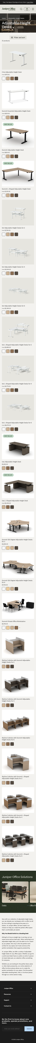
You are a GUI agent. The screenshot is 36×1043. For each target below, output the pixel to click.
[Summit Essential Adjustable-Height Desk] (18, 96)
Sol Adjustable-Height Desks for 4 (13, 267)
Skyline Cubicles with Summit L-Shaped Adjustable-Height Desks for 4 (15, 816)
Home (4, 18)
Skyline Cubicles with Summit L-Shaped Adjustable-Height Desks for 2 (15, 777)
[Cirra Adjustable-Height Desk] (18, 57)
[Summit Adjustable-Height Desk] (18, 135)
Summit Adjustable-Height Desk (13, 150)
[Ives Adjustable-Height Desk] (18, 446)
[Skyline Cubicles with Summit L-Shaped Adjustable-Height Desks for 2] (18, 761)
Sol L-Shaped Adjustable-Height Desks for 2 (17, 345)
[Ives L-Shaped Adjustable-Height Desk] (18, 485)
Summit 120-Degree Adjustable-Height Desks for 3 (17, 541)
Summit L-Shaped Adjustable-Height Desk (16, 189)
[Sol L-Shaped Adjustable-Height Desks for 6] (18, 407)
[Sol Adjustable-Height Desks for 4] (18, 251)
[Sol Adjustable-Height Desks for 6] (18, 290)
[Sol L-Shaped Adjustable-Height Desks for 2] (18, 329)
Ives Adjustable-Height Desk (11, 462)
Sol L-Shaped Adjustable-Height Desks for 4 (17, 384)
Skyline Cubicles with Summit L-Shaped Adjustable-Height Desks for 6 (15, 855)
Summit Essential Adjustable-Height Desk (16, 111)
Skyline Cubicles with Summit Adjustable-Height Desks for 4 (16, 700)
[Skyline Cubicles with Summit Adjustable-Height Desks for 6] (18, 722)
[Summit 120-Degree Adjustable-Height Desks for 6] (18, 565)
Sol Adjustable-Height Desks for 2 (13, 228)
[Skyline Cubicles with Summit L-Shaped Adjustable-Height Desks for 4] (18, 800)
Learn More (30, 2)
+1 (19, 627)
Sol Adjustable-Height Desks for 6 (13, 306)
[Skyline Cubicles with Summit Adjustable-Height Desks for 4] (18, 684)
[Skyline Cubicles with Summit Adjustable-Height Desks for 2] (18, 645)
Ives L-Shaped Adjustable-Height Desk (15, 501)
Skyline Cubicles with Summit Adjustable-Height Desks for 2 (16, 661)
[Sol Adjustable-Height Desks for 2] (18, 212)
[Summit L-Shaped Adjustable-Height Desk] (18, 173)
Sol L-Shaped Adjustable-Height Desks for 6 (17, 423)
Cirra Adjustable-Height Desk (12, 72)
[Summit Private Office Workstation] (18, 606)
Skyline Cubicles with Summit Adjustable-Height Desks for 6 (16, 739)
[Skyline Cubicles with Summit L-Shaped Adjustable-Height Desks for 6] (18, 839)
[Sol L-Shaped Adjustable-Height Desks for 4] (18, 368)
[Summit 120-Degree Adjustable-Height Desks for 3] (18, 524)
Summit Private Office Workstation (13, 621)
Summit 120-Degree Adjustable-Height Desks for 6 (17, 581)
